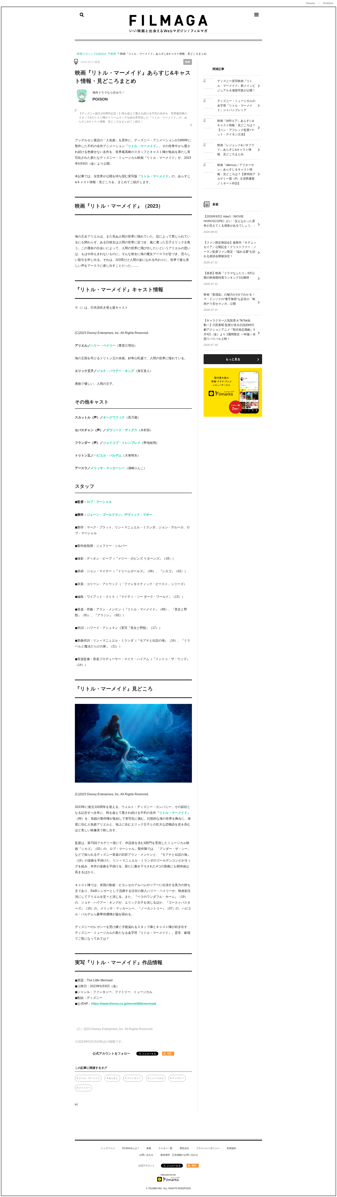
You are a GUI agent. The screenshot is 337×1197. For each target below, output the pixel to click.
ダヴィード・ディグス (121, 430)
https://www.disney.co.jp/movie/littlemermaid (123, 1003)
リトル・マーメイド (142, 146)
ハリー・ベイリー (102, 345)
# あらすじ (112, 1078)
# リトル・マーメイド (88, 1078)
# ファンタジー (133, 1078)
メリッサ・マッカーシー (107, 468)
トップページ (108, 1148)
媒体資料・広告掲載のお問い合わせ (179, 1155)
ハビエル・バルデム (108, 455)
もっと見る (233, 359)
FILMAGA (328, 3)
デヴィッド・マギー (138, 514)
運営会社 (184, 1148)
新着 (148, 1148)
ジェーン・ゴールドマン (104, 514)
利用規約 (231, 1148)
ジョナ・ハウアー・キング (115, 371)
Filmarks (310, 3)
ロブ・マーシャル (99, 501)
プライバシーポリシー (208, 1148)
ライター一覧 (165, 1148)
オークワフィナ (114, 417)
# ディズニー (177, 1078)
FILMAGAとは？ (130, 1148)
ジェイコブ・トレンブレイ (121, 442)
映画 (113, 53)
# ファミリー (83, 1088)
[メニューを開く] (256, 16)
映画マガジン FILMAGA (91, 53)
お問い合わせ (146, 1155)
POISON (100, 99)
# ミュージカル (156, 1078)
